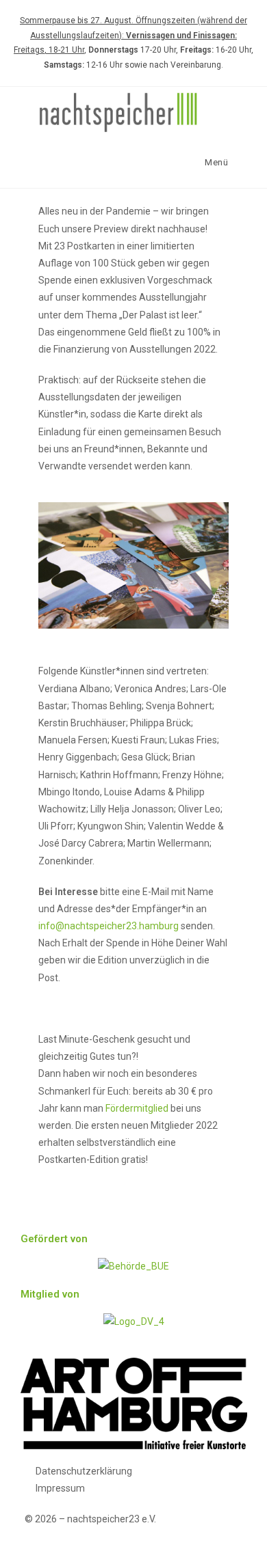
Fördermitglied (136, 1108)
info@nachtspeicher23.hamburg (108, 925)
